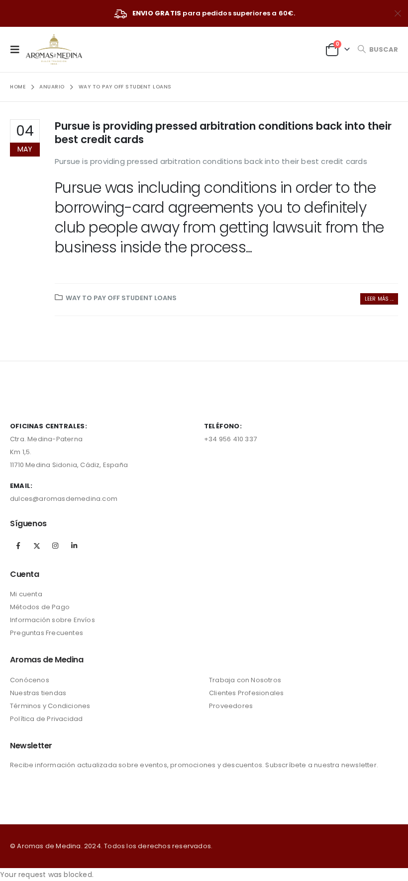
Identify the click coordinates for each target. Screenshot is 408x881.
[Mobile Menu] (18, 49)
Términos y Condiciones (50, 706)
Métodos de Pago (40, 607)
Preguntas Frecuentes (46, 633)
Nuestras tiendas (38, 693)
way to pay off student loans (121, 298)
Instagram (55, 545)
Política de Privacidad (46, 718)
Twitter (36, 545)
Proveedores (231, 706)
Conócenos (29, 680)
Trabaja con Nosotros (245, 680)
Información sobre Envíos (52, 620)
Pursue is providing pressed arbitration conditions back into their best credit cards (223, 133)
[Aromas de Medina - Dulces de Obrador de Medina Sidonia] (54, 49)
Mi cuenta (26, 594)
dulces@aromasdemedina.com (63, 498)
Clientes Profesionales (246, 693)
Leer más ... (379, 299)
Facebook (18, 545)
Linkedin (74, 545)
